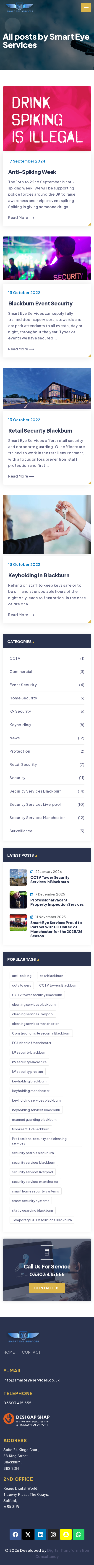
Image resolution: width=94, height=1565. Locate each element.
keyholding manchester (31, 1091)
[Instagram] (53, 1534)
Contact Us (47, 1288)
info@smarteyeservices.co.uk (31, 1380)
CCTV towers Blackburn (58, 985)
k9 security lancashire (29, 1062)
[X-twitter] (28, 1534)
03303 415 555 (17, 1402)
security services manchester (35, 1181)
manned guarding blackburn (34, 1119)
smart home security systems (35, 1191)
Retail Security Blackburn (40, 430)
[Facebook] (15, 1534)
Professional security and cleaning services (39, 1141)
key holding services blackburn (36, 1100)
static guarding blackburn (32, 1210)
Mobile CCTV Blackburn (31, 1129)
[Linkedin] (40, 1534)
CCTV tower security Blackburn (37, 995)
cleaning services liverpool (33, 1014)
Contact (31, 1352)
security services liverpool (32, 1172)
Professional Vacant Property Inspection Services (57, 902)
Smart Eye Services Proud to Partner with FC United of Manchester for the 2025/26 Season (56, 929)
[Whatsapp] (78, 1534)
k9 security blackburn (29, 1052)
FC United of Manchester (32, 1043)
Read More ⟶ (21, 217)
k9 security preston (27, 1071)
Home (9, 1352)
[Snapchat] (66, 1534)
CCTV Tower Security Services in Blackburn (49, 879)
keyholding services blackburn (36, 1110)
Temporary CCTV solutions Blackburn (42, 1220)
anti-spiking (21, 976)
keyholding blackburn (29, 1081)
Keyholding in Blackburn (39, 575)
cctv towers (21, 985)
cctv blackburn (51, 976)
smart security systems (30, 1201)
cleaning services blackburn (34, 1004)
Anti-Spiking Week (32, 171)
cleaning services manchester (35, 1023)
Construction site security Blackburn (41, 1033)
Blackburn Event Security (40, 303)
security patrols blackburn (33, 1153)
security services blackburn (33, 1162)
